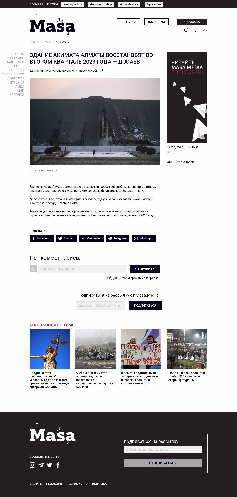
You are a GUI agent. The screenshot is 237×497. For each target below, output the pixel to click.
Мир (20, 90)
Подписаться (145, 305)
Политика (16, 78)
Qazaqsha (192, 22)
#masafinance (129, 4)
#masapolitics (72, 4)
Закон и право (12, 74)
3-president (154, 4)
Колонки (16, 94)
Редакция (54, 484)
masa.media (186, 162)
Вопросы (16, 70)
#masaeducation (101, 4)
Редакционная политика (86, 484)
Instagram (156, 22)
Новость (64, 42)
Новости (49, 42)
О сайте (36, 484)
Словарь (17, 58)
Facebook (43, 238)
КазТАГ (140, 191)
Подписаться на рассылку (151, 442)
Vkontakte (93, 238)
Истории (17, 82)
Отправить (145, 269)
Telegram (128, 22)
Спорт (19, 66)
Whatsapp (146, 238)
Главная (34, 42)
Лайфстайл (15, 62)
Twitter (68, 238)
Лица (20, 86)
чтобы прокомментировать (132, 278)
